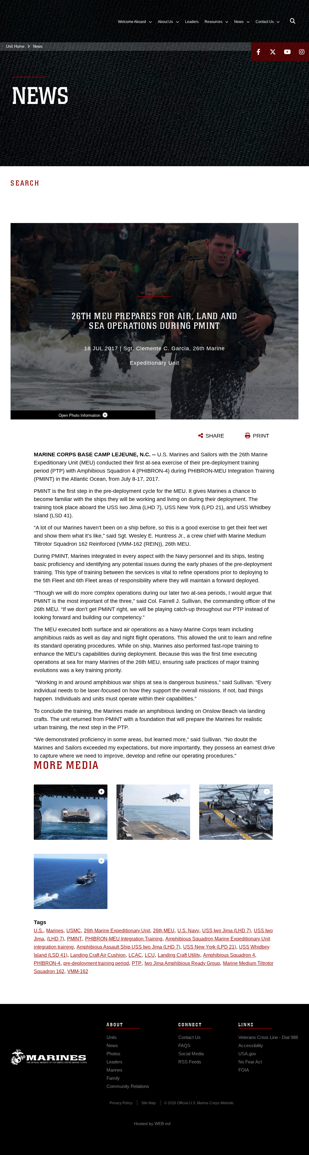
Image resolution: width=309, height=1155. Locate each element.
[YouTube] (287, 51)
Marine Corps (49, 1057)
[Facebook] (258, 51)
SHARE (214, 436)
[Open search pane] (292, 21)
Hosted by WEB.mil (152, 1123)
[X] (273, 51)
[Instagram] (302, 51)
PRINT (261, 436)
